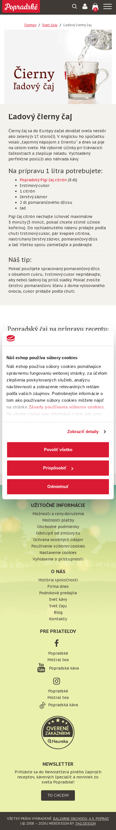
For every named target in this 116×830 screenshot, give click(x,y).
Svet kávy (58, 599)
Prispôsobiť (54, 467)
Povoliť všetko (58, 449)
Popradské (58, 653)
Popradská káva (63, 668)
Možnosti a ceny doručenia (58, 513)
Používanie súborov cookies (58, 546)
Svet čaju (49, 25)
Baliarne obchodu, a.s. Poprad (81, 818)
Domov (30, 25)
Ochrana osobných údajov (58, 539)
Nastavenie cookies (58, 552)
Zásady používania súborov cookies (66, 407)
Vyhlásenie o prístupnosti (58, 559)
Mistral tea (58, 659)
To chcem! (58, 795)
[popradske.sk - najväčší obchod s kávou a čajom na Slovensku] (21, 7)
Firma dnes (58, 586)
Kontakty (58, 618)
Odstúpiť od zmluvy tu (58, 533)
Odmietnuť (58, 486)
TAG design (85, 823)
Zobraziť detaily (83, 431)
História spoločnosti (58, 579)
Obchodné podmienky (58, 526)
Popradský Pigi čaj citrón (43, 179)
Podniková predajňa (58, 592)
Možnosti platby (58, 520)
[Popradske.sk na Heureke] (58, 731)
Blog (58, 612)
